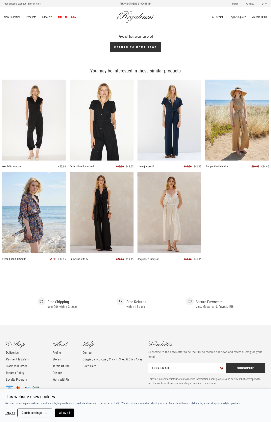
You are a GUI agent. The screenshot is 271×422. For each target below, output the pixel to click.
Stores (235, 3)
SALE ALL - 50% (67, 17)
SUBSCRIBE (245, 368)
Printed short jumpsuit (14, 258)
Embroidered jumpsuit (82, 166)
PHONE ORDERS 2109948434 (136, 3)
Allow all (64, 413)
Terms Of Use (61, 366)
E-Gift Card (89, 366)
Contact (87, 353)
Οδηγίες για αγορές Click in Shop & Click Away (112, 359)
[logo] (135, 17)
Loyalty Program (16, 379)
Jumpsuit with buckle (217, 166)
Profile (57, 353)
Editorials (47, 17)
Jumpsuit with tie (79, 259)
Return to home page (135, 47)
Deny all (10, 413)
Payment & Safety (17, 359)
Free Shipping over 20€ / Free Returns (22, 3)
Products (31, 17)
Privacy (57, 373)
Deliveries (12, 353)
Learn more (210, 383)
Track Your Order (16, 366)
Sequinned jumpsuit (148, 259)
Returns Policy (15, 373)
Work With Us (61, 379)
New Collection (12, 17)
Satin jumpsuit (14, 166)
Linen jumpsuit (145, 166)
